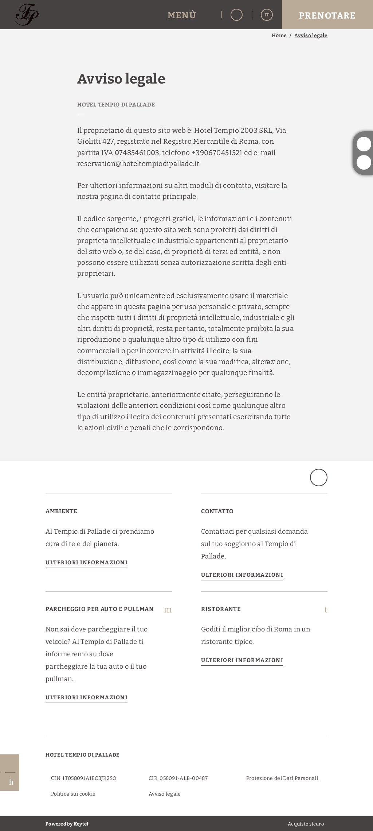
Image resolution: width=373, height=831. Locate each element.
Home (279, 35)
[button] (189, 14)
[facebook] (364, 162)
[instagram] (364, 144)
